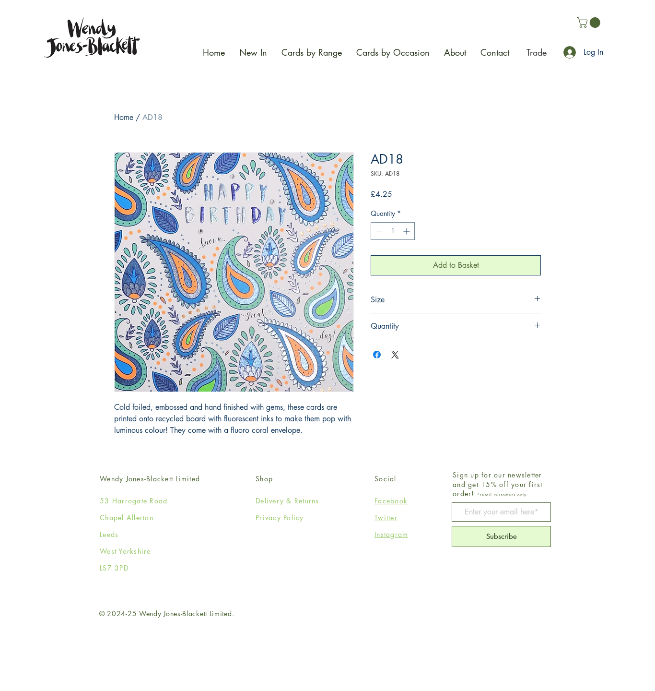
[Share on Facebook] (377, 354)
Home (123, 117)
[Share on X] (395, 354)
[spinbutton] (392, 231)
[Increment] (407, 231)
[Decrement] (378, 231)
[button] (590, 22)
